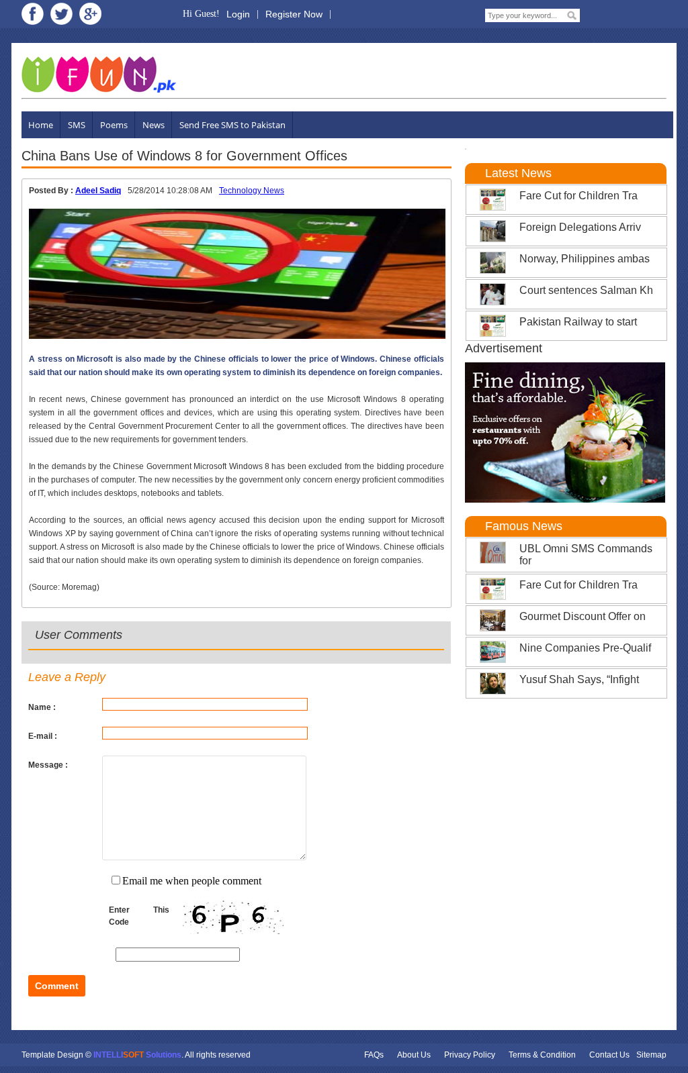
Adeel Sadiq (98, 190)
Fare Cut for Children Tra (578, 195)
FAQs (374, 1055)
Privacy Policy (469, 1055)
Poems (114, 125)
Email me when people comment (191, 880)
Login (238, 14)
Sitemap (651, 1055)
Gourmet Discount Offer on (582, 616)
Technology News (251, 190)
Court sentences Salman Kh (586, 290)
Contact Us (609, 1055)
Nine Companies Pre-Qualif (585, 648)
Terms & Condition (542, 1055)
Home (40, 125)
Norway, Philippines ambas (584, 258)
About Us (414, 1055)
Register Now (293, 14)
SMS (76, 125)
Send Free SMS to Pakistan (232, 125)
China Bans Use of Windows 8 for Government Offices (184, 155)
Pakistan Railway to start (578, 321)
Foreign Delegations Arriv (580, 227)
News (153, 125)
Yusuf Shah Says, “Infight (579, 679)
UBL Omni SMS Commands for (585, 554)
